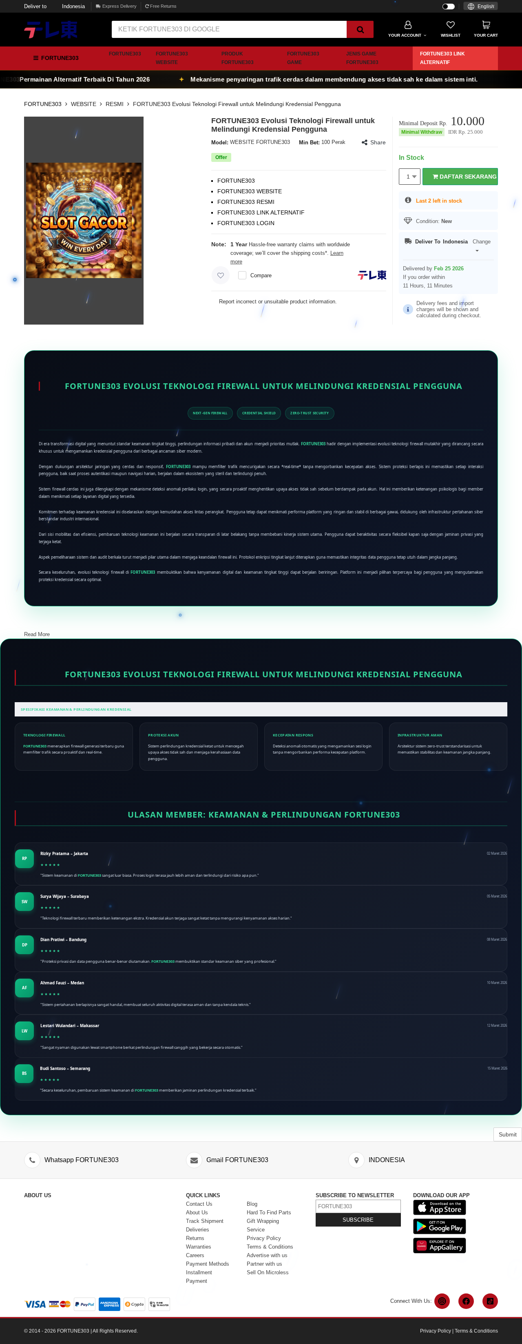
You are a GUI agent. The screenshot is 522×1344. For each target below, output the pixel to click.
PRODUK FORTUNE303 (237, 58)
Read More (37, 634)
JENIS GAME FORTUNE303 (362, 58)
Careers (195, 1255)
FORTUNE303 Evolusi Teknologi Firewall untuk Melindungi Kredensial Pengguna (237, 104)
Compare (261, 275)
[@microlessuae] (442, 1301)
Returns (195, 1238)
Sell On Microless (268, 1272)
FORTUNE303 (125, 54)
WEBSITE (83, 104)
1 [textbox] (408, 176)
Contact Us (199, 1204)
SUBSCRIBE (358, 1220)
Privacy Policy (264, 1238)
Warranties (198, 1247)
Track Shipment (204, 1221)
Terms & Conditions (270, 1247)
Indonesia (54, 6)
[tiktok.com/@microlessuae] (490, 1301)
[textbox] (481, 6)
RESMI (115, 104)
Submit (508, 1134)
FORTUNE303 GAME (303, 58)
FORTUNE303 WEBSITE (172, 58)
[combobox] (480, 6)
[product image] (84, 220)
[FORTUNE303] (50, 29)
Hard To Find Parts (269, 1212)
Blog (252, 1204)
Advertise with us (267, 1255)
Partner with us (264, 1264)
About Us (197, 1212)
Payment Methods (207, 1264)
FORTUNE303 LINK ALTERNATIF (442, 58)
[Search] (360, 29)
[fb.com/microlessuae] (466, 1301)
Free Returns (163, 6)
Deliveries (197, 1230)
